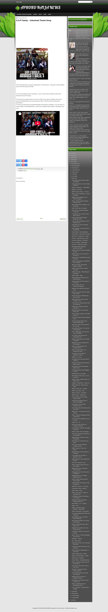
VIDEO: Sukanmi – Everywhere (79, 392)
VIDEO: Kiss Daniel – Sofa (78, 390)
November (74, 165)
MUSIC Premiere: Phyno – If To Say (80, 191)
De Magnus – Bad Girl (77, 538)
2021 (72, 153)
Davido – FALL (75, 505)
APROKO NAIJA (29, 168)
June (73, 176)
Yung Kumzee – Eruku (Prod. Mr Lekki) (81, 234)
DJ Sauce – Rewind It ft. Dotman (79, 244)
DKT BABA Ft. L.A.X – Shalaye (79, 503)
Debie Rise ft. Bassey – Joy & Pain (80, 486)
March (73, 593)
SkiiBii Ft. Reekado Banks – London (80, 555)
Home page (19, 2)
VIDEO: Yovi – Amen (77, 357)
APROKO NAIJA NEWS (40, 7)
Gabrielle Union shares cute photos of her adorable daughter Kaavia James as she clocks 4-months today (78, 91)
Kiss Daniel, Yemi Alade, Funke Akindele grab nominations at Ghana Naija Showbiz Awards (83, 68)
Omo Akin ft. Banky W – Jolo (78, 462)
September (74, 170)
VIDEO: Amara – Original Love (79, 395)
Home (41, 218)
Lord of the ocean (60, 608)
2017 (72, 161)
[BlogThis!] (39, 169)
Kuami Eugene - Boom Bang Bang (80, 232)
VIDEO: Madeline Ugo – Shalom (79, 553)
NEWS (45, 14)
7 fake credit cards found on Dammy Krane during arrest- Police (82, 55)
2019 (72, 157)
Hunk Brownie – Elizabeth (78, 558)
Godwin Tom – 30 (76, 422)
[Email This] (37, 169)
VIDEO (49, 14)
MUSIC (40, 14)
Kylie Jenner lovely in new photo (79, 208)
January (74, 597)
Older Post (63, 219)
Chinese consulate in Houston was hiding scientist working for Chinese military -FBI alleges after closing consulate (78, 126)
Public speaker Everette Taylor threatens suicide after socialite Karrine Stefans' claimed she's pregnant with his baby (80, 114)
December (74, 163)
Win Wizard (67, 608)
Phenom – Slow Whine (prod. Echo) (80, 238)
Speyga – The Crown (76, 189)
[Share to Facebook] (42, 169)
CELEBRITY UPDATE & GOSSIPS (24, 14)
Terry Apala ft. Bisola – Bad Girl (79, 488)
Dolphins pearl (74, 608)
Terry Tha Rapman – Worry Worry (79, 242)
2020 (72, 155)
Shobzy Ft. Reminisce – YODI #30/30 (80, 187)
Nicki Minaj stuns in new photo (79, 373)
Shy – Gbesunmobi (76, 540)
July (73, 174)
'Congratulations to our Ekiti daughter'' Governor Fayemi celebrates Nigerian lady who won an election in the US (79, 137)
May (73, 178)
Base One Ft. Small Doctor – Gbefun (80, 236)
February (74, 595)
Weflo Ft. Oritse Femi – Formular (79, 388)
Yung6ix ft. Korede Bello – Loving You (80, 383)
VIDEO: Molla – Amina (77, 490)
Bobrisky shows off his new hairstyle (80, 431)
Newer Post (20, 219)
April (73, 591)
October (74, 167)
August (73, 172)
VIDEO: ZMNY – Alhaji (77, 275)
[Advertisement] (41, 33)
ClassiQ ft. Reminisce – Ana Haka (80, 240)
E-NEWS (35, 14)
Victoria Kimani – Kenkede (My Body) (80, 560)
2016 (72, 600)
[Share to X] (40, 169)
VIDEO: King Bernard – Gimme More (80, 511)
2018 (72, 159)
